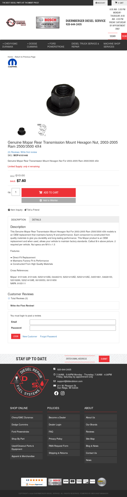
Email (14, 321)
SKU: (10, 155)
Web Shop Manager (99, 493)
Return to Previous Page (25, 56)
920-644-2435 (64, 369)
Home (10, 56)
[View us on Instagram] (63, 393)
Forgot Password (48, 336)
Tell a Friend (33, 209)
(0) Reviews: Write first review (22, 152)
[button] (117, 36)
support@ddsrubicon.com (70, 381)
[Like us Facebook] (56, 393)
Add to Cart (51, 192)
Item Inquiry (16, 209)
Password (16, 327)
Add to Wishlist (50, 200)
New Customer (30, 336)
